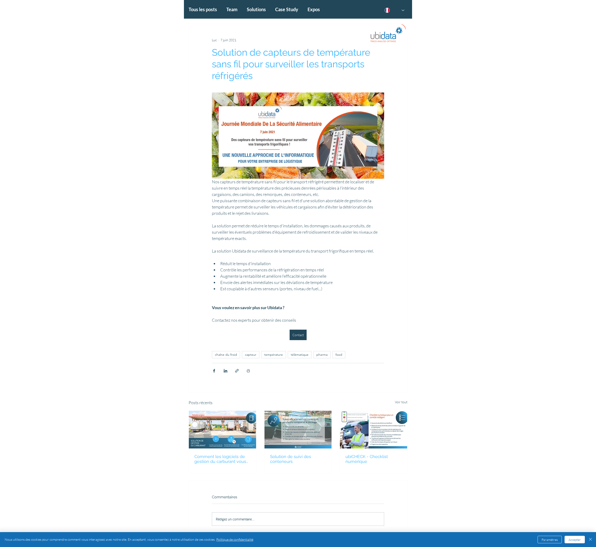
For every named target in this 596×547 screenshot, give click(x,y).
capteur (250, 354)
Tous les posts (203, 9)
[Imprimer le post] (248, 371)
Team (231, 9)
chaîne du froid (226, 354)
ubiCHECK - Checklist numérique (366, 459)
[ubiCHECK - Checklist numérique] (373, 429)
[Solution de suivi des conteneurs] (298, 429)
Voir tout (401, 402)
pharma (322, 354)
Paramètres (550, 540)
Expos (314, 9)
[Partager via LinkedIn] (225, 371)
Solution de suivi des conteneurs (290, 459)
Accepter (575, 540)
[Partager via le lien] (237, 371)
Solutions (256, 9)
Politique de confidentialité (234, 539)
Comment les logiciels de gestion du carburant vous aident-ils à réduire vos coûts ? (220, 459)
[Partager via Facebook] (214, 371)
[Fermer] (590, 539)
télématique (299, 354)
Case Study (286, 9)
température (273, 354)
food (338, 354)
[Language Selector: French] (394, 10)
